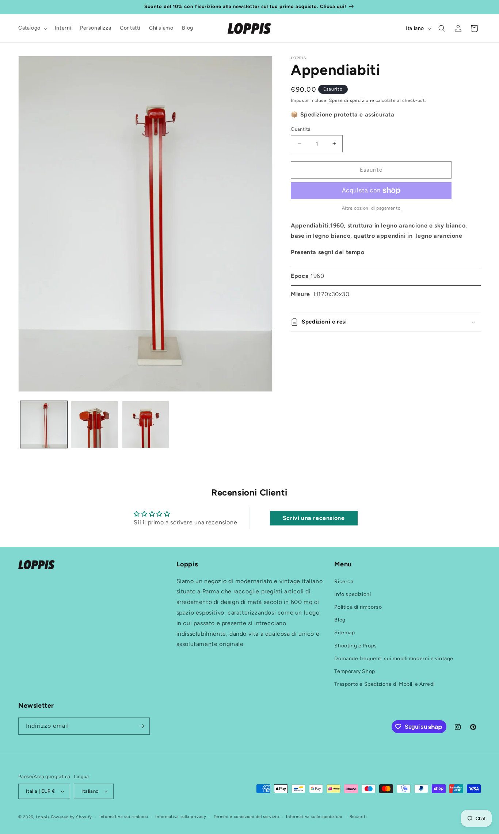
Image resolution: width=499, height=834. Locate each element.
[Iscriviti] (141, 726)
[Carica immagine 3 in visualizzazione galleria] (145, 424)
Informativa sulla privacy (180, 816)
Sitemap (344, 633)
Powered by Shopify (71, 817)
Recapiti (358, 816)
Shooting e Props (355, 646)
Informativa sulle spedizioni (314, 816)
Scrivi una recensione (314, 518)
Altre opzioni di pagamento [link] (371, 208)
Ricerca (343, 581)
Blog (339, 620)
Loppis (43, 817)
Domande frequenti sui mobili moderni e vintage (393, 658)
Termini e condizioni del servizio (246, 816)
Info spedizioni (352, 594)
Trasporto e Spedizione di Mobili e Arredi (384, 684)
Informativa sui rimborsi (123, 816)
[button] (32, 28)
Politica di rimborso (358, 607)
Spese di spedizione (351, 100)
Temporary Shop (354, 671)
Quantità (301, 129)
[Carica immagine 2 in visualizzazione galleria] (94, 424)
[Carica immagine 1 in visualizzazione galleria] (43, 424)
